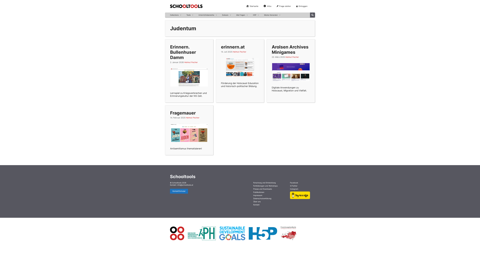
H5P (254, 15)
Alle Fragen (240, 15)
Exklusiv (225, 15)
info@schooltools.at (185, 185)
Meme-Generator (271, 15)
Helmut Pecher (191, 62)
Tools (188, 15)
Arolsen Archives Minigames (290, 49)
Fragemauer (183, 113)
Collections (174, 15)
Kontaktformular (179, 191)
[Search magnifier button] (312, 15)
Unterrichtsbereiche (206, 15)
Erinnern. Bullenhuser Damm (183, 52)
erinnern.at (233, 47)
